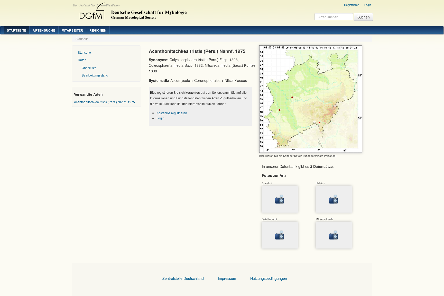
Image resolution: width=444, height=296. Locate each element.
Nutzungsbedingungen (268, 278)
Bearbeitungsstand (95, 75)
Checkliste (89, 67)
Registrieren (351, 5)
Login (367, 5)
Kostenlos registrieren (171, 113)
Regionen (97, 30)
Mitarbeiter (72, 30)
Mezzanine (132, 10)
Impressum (227, 278)
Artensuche (44, 30)
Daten (82, 60)
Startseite (16, 30)
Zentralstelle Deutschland (183, 278)
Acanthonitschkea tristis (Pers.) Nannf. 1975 (104, 102)
